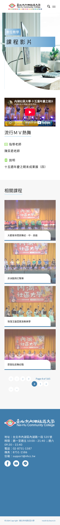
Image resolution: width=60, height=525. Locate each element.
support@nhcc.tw (24, 456)
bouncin (52, 521)
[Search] (47, 6)
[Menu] (54, 6)
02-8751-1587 (22, 448)
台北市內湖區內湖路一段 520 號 (32, 437)
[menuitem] (47, 6)
